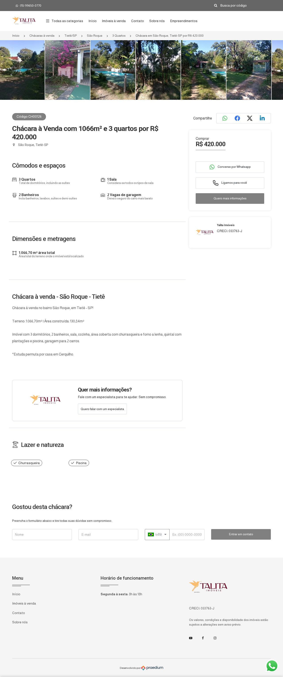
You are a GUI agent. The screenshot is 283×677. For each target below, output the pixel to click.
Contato (137, 21)
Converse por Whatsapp (234, 166)
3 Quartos (119, 35)
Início (92, 21)
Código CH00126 (29, 116)
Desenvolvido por (130, 667)
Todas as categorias (67, 21)
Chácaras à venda (41, 35)
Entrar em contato (241, 534)
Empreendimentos (183, 21)
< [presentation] (11, 74)
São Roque (94, 35)
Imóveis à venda (114, 21)
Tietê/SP (70, 35)
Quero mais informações (230, 198)
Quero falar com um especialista (102, 409)
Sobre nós (157, 21)
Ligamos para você (234, 182)
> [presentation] (272, 74)
